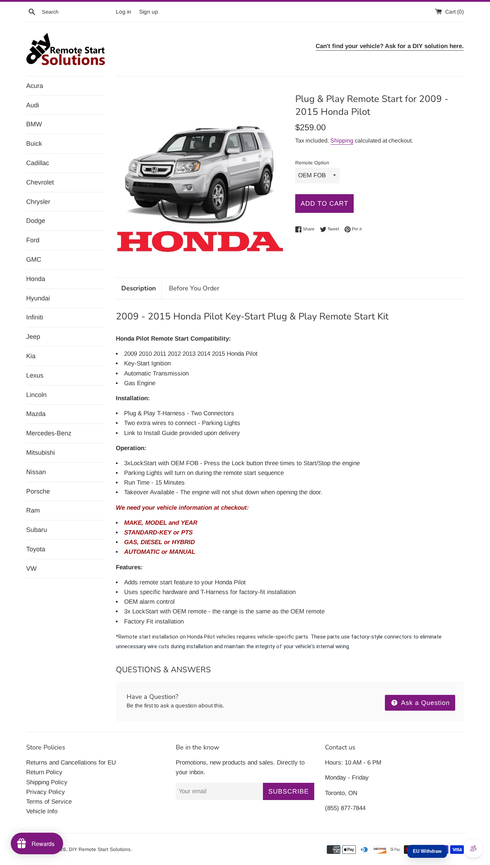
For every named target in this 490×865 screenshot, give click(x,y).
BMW (34, 124)
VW (31, 568)
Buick (34, 143)
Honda (35, 278)
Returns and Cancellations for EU (71, 762)
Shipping (341, 140)
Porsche (38, 491)
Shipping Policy (46, 782)
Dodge (35, 220)
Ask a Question (424, 702)
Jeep (33, 336)
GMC (33, 259)
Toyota (35, 549)
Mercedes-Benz (48, 433)
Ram (33, 510)
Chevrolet (40, 182)
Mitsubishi (40, 452)
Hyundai (38, 298)
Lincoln (36, 394)
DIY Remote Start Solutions (100, 849)
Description (138, 288)
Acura (34, 85)
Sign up (148, 12)
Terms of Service (49, 801)
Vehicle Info (41, 811)
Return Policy (44, 772)
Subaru (36, 529)
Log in (123, 12)
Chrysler (38, 201)
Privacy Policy (45, 792)
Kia (31, 356)
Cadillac (37, 163)
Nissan (36, 472)
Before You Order (194, 288)
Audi (32, 105)
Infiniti (34, 317)
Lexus (34, 375)
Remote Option (312, 162)
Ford (32, 240)
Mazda (36, 413)
